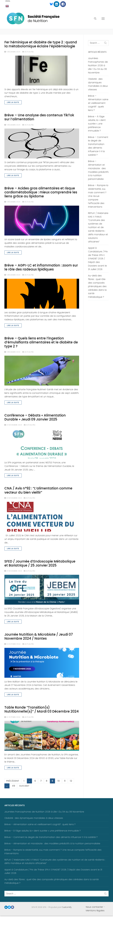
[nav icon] (103, 18)
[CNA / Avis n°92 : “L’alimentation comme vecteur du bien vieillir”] (41, 517)
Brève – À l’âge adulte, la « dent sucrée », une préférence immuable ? (97, 123)
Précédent (12, 780)
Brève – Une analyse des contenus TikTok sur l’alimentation (39, 117)
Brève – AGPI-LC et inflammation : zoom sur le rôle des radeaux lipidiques (41, 267)
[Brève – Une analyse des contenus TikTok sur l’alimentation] (41, 143)
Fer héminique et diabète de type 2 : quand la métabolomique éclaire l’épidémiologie (40, 44)
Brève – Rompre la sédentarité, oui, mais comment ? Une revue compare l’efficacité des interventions (98, 196)
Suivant (24, 785)
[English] (7, 6)
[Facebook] (63, 4)
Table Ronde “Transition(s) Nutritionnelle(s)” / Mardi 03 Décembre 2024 (41, 709)
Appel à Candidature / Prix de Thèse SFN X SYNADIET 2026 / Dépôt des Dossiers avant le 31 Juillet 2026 (98, 258)
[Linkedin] (56, 4)
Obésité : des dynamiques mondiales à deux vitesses (98, 84)
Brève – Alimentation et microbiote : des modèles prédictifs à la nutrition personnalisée (98, 170)
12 (71, 780)
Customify (67, 907)
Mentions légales (95, 910)
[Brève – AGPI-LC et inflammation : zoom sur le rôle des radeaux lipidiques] (41, 294)
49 (13, 785)
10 (58, 780)
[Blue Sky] (50, 4)
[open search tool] (95, 18)
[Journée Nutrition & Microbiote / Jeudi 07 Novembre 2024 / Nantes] (41, 663)
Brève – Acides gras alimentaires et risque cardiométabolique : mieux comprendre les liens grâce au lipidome (40, 192)
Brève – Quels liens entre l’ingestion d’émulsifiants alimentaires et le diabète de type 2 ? (41, 342)
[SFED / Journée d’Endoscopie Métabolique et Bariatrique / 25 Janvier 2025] (41, 590)
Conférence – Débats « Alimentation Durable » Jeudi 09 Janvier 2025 (35, 417)
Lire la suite (13, 102)
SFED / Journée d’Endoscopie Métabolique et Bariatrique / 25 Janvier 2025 (39, 563)
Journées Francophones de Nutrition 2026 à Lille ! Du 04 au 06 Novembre (98, 65)
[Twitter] (9, 907)
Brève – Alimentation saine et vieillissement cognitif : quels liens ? (98, 103)
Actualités (29, 52)
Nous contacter (94, 907)
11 (65, 780)
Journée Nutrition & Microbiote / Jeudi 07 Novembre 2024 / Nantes (38, 636)
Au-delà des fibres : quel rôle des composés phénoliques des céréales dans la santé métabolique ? (97, 286)
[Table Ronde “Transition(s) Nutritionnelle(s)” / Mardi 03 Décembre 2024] (41, 736)
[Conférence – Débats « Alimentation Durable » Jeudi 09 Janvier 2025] (41, 444)
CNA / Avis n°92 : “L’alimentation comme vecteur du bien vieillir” (38, 490)
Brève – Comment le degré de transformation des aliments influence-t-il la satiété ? (98, 146)
